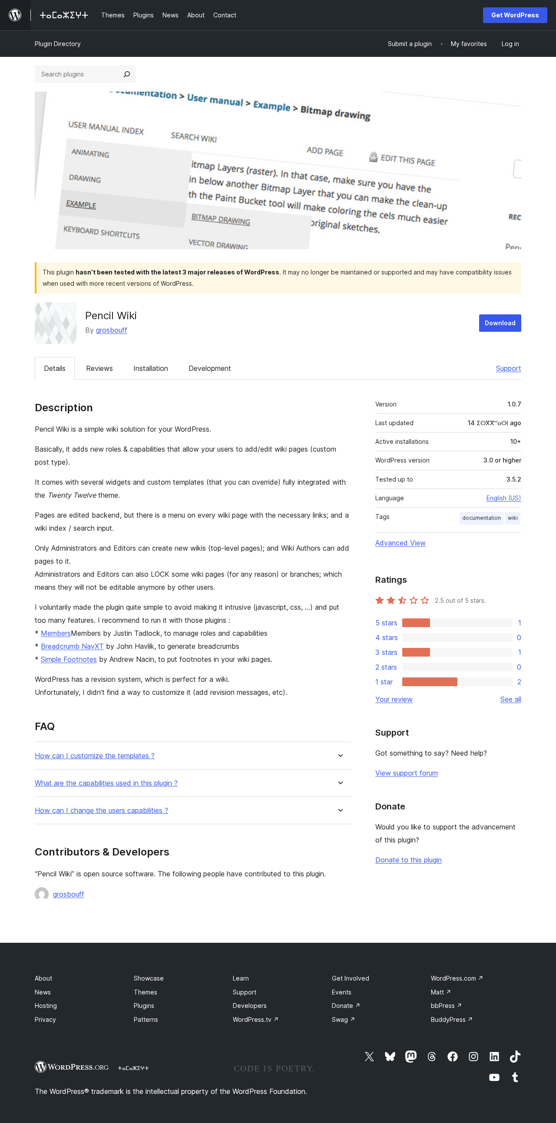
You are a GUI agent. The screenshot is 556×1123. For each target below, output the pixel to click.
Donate (346, 1005)
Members (56, 633)
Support (508, 368)
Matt (441, 992)
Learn (241, 978)
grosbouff (111, 330)
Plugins (144, 1005)
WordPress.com (457, 978)
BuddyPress (452, 1019)
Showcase (149, 978)
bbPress (446, 1005)
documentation (481, 518)
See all (510, 699)
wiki (513, 518)
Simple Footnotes (69, 659)
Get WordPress (515, 15)
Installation (150, 368)
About (43, 978)
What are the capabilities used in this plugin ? (106, 783)
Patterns (146, 1019)
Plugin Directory (58, 43)
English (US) (503, 498)
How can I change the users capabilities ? (101, 810)
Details (55, 368)
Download (500, 323)
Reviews (99, 368)
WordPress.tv (256, 1019)
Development (210, 368)
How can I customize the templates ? (95, 756)
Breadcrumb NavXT (72, 646)
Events (341, 992)
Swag (343, 1019)
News (43, 992)
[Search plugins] (127, 74)
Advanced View (400, 542)
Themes (145, 992)
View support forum (406, 773)
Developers (250, 1005)
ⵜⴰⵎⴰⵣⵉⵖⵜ (133, 1067)
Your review (394, 699)
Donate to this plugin (408, 859)
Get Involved (350, 978)
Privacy (45, 1019)
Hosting (46, 1005)
